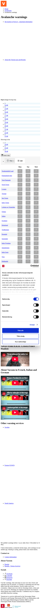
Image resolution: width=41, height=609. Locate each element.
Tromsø (4, 193)
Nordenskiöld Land (7, 171)
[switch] (36, 305)
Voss (3, 257)
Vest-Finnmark (6, 180)
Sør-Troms (5, 198)
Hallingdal (5, 261)
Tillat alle (20, 330)
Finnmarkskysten (7, 175)
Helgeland (5, 225)
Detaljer (32, 324)
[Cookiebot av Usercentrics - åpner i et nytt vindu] (30, 266)
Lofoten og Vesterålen (8, 207)
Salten (3, 216)
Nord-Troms (5, 184)
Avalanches (8, 10)
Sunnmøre (5, 239)
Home (6, 9)
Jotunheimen (5, 248)
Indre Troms (5, 203)
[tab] (10, 160)
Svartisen (4, 221)
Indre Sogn (5, 252)
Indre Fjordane (6, 243)
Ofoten (4, 212)
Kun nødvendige (20, 342)
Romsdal (4, 234)
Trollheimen (5, 230)
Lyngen (4, 189)
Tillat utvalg (20, 336)
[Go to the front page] (3, 4)
